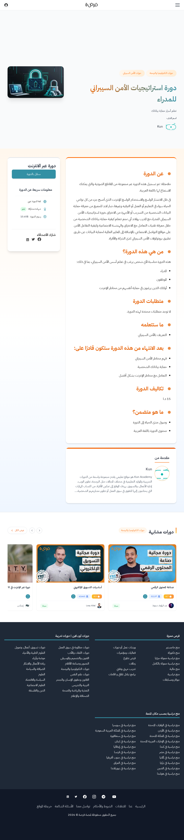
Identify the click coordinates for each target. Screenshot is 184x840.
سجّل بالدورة (34, 174)
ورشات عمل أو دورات (124, 647)
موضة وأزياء (38, 658)
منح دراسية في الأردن (169, 730)
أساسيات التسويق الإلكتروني (87, 587)
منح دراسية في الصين (168, 768)
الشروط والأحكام (102, 806)
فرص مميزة (173, 636)
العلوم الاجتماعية (36, 685)
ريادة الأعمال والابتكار (34, 663)
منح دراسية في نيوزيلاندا (123, 768)
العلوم (41, 674)
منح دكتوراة (174, 653)
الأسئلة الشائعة (64, 806)
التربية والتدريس (80, 685)
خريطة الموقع (44, 806)
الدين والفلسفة (37, 690)
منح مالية (175, 669)
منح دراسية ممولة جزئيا (167, 658)
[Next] (32, 530)
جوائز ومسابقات (171, 680)
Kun (160, 126)
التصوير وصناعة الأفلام (77, 663)
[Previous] (39, 530)
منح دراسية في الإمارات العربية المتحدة (160, 741)
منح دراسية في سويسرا (124, 725)
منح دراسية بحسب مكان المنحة (163, 714)
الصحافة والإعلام (80, 696)
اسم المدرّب (171, 118)
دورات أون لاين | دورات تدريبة (72, 636)
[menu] (177, 5)
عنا (130, 806)
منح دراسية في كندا (170, 747)
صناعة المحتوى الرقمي (162, 587)
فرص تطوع (129, 658)
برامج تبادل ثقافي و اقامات (122, 674)
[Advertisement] (92, 832)
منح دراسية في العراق (125, 763)
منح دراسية (174, 674)
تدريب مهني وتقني (126, 669)
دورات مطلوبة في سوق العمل (73, 647)
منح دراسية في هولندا (168, 774)
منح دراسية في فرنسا (125, 752)
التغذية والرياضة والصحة (75, 690)
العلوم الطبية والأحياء (33, 653)
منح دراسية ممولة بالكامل (166, 663)
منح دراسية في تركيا (170, 763)
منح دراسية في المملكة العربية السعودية (115, 730)
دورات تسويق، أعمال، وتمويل (30, 647)
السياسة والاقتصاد (35, 680)
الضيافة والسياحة (35, 669)
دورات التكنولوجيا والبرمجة (75, 669)
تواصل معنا (83, 806)
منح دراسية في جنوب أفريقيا (121, 757)
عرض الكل (19, 530)
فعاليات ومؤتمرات (126, 653)
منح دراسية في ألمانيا (170, 757)
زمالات (132, 663)
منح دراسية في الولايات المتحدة (164, 725)
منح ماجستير (173, 647)
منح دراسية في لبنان (125, 741)
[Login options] (6, 5)
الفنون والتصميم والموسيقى (74, 658)
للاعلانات (120, 806)
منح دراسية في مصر (169, 752)
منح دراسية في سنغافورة (123, 736)
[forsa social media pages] (114, 796)
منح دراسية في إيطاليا (125, 747)
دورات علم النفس (79, 674)
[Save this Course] (145, 596)
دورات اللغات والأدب (78, 653)
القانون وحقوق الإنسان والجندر (72, 680)
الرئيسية (140, 806)
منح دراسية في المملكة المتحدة (165, 736)
